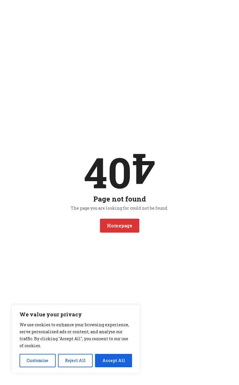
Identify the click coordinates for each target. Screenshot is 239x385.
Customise (37, 360)
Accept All (113, 360)
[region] (76, 339)
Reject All (75, 360)
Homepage (119, 225)
